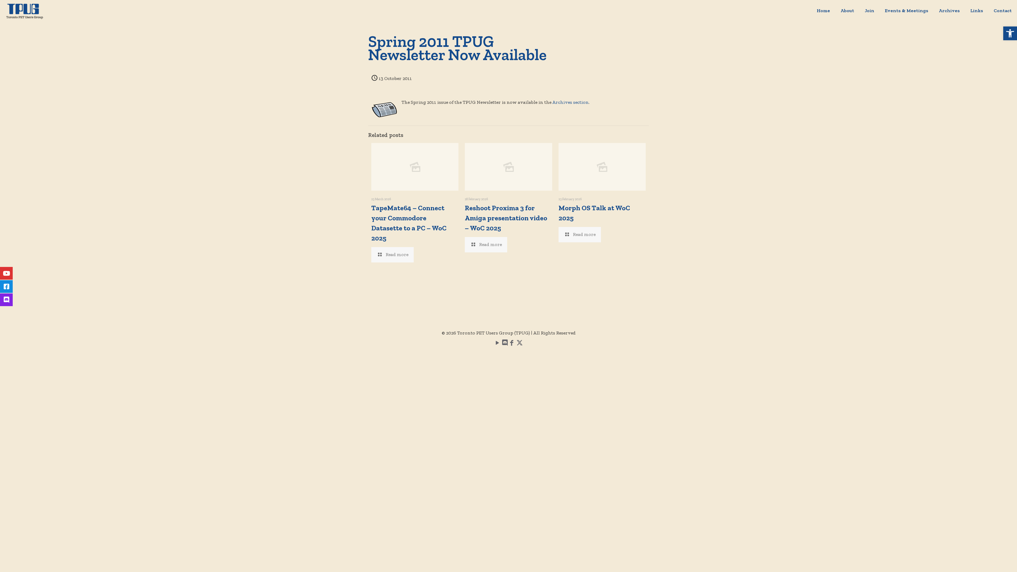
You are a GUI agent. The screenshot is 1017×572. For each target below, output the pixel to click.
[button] (1010, 33)
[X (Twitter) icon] (519, 343)
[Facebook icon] (511, 343)
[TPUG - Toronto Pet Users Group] (24, 10)
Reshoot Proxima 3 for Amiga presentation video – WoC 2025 (506, 218)
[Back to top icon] (991, 561)
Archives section (570, 102)
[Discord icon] (504, 343)
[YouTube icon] (497, 343)
